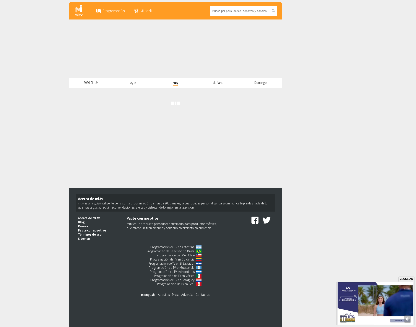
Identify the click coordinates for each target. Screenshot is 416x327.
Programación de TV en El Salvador (171, 263)
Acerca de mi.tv (89, 218)
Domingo (260, 83)
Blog (81, 222)
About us (164, 295)
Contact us (203, 295)
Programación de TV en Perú (176, 284)
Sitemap (84, 238)
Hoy (175, 83)
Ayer (133, 83)
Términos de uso (90, 234)
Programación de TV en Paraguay (172, 280)
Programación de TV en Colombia (172, 259)
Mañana (218, 83)
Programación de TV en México (174, 276)
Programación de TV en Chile (176, 255)
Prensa (83, 226)
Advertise (187, 295)
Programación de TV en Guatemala (172, 267)
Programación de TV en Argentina (172, 247)
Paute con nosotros (92, 230)
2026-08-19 (91, 83)
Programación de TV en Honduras (172, 272)
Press (175, 295)
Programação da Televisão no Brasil (170, 251)
